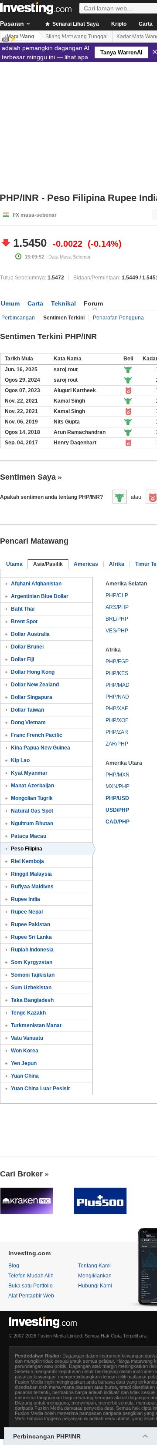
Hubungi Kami (95, 1286)
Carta (35, 303)
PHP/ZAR (117, 732)
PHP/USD (117, 798)
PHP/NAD (117, 697)
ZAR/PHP (117, 744)
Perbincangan (18, 318)
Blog (13, 1266)
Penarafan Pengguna (118, 318)
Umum (10, 303)
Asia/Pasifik (48, 564)
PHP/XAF (117, 709)
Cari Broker (21, 1173)
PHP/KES (117, 673)
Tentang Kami (94, 1266)
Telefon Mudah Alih (31, 1276)
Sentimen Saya (28, 477)
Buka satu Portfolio (30, 1286)
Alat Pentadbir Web (31, 1296)
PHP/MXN (118, 775)
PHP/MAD (118, 685)
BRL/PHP (117, 619)
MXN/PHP (118, 786)
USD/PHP (117, 810)
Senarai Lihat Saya (75, 24)
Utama (14, 564)
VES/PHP (117, 631)
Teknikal (63, 303)
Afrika (116, 564)
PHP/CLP (117, 595)
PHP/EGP (117, 662)
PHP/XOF (117, 720)
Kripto (118, 24)
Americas (86, 564)
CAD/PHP (118, 822)
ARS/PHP (117, 607)
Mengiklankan (95, 1276)
